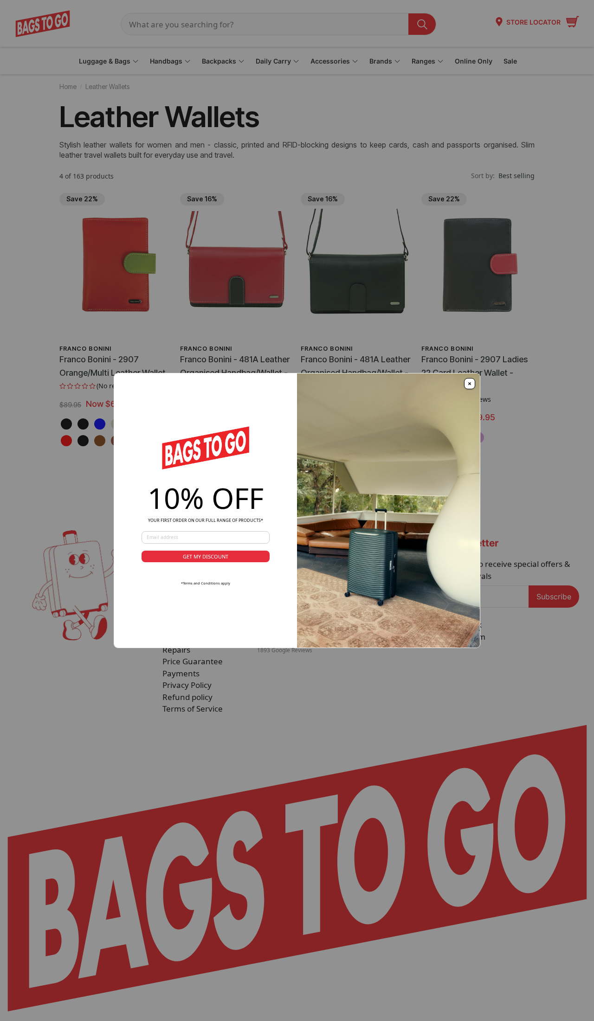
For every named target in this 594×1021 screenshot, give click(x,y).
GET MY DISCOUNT (205, 556)
